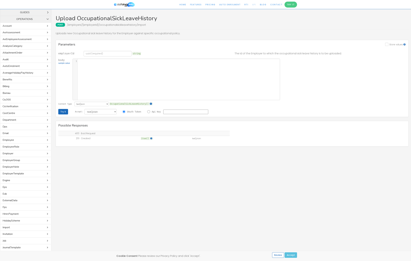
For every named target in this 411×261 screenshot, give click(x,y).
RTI (246, 4)
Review (278, 255)
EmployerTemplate (13, 173)
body (64, 61)
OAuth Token (134, 111)
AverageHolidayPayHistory (18, 73)
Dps (5, 126)
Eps (5, 187)
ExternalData (10, 200)
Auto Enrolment (230, 4)
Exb (5, 194)
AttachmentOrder (12, 52)
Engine (6, 180)
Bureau (6, 93)
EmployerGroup (11, 160)
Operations (24, 19)
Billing (6, 86)
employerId (66, 53)
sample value (64, 63)
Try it (63, 111)
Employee (8, 140)
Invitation (8, 234)
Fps (5, 207)
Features (196, 4)
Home (182, 4)
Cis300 (7, 99)
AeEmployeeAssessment (17, 39)
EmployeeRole (11, 146)
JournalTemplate (12, 247)
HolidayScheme (11, 220)
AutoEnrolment (11, 66)
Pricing (210, 4)
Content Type (65, 104)
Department (9, 120)
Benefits (7, 79)
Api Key (156, 111)
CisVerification (10, 106)
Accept (291, 255)
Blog (263, 4)
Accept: (79, 112)
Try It (291, 4)
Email (6, 133)
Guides (25, 12)
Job (4, 241)
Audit (6, 59)
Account (7, 26)
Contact (276, 4)
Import (6, 227)
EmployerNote (11, 167)
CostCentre (9, 113)
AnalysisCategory (12, 46)
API (254, 4)
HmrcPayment (11, 214)
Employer (8, 153)
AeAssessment (11, 32)
